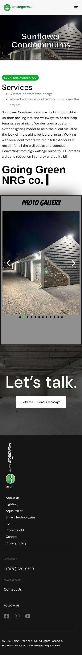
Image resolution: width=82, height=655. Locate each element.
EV (8, 524)
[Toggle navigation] (65, 7)
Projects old (15, 530)
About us (13, 498)
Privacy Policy (16, 543)
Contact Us (13, 589)
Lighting (12, 504)
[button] (8, 263)
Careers (12, 537)
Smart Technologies (20, 517)
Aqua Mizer (14, 511)
